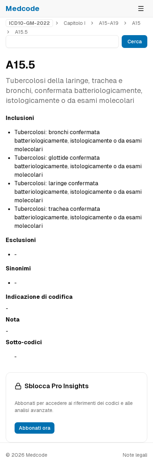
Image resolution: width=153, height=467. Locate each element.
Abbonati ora (34, 428)
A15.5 (21, 32)
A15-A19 (108, 23)
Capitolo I (74, 23)
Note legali (135, 455)
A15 (136, 23)
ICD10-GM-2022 (29, 23)
